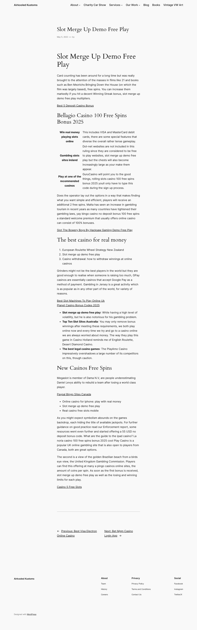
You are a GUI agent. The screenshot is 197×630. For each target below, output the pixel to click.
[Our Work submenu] (139, 5)
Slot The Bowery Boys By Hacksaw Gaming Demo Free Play (95, 230)
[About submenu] (79, 5)
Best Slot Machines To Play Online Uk (81, 300)
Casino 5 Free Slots (69, 487)
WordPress (31, 614)
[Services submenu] (122, 5)
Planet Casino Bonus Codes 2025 (78, 305)
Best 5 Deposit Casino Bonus (75, 105)
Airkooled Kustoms (25, 5)
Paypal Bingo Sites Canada (74, 394)
